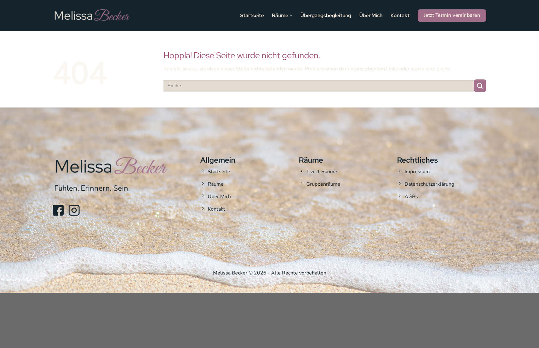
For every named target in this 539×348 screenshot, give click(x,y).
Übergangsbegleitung (325, 15)
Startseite (252, 15)
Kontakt (400, 15)
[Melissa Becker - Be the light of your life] (92, 15)
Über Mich (370, 15)
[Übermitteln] (480, 85)
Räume (280, 15)
